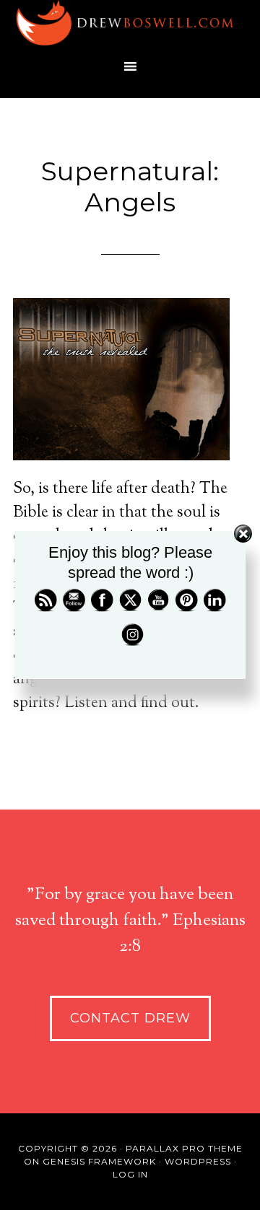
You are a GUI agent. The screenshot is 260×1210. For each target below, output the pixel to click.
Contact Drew (130, 1018)
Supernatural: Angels (130, 186)
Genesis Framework (99, 1161)
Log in (130, 1174)
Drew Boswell (130, 25)
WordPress (198, 1161)
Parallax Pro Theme (184, 1148)
